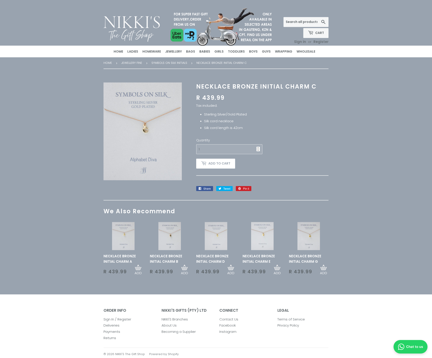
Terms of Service (291, 319)
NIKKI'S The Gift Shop (130, 354)
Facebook (227, 325)
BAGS (190, 51)
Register (320, 41)
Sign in (300, 41)
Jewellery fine (131, 63)
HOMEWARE (151, 51)
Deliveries (111, 325)
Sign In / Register (117, 319)
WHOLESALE (306, 51)
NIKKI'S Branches (175, 319)
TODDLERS (236, 51)
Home (108, 63)
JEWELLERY (173, 51)
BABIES (204, 51)
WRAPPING (283, 51)
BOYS (253, 51)
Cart (319, 33)
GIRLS (219, 51)
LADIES (132, 51)
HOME (118, 51)
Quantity (203, 140)
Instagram (227, 331)
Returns (110, 338)
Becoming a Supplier (179, 331)
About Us (169, 325)
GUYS (266, 51)
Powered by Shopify (164, 354)
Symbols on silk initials (169, 63)
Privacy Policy (288, 325)
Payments (112, 331)
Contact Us (228, 319)
